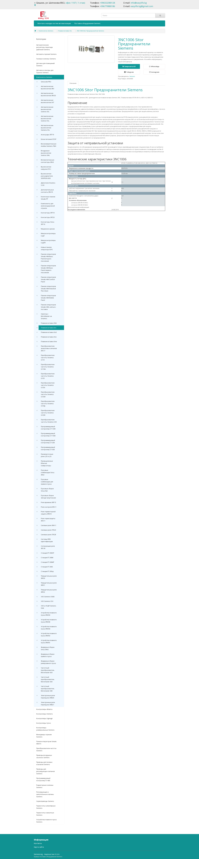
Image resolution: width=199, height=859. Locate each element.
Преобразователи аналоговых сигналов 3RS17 (49, 348)
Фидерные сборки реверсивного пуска (48, 662)
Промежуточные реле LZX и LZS (47, 455)
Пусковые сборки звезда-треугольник (48, 496)
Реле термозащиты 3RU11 (48, 519)
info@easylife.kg (139, 2)
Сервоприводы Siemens (45, 801)
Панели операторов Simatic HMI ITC (46, 742)
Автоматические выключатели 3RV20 (48, 94)
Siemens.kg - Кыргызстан (44, 854)
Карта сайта (39, 847)
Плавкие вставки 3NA (49, 323)
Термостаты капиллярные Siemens (46, 807)
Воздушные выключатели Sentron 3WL (46, 153)
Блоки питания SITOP (48, 139)
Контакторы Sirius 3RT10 (47, 223)
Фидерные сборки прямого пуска (47, 655)
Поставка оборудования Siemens (87, 23)
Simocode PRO (46, 82)
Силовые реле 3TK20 (48, 530)
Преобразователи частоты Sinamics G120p (47, 403)
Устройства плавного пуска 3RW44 (49, 627)
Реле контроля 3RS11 (48, 507)
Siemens (132, 76)
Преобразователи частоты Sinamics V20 (49, 421)
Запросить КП (130, 66)
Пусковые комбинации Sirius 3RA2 (47, 472)
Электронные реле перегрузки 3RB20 (48, 696)
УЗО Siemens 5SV (47, 601)
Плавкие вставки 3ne (49, 337)
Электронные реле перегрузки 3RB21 (48, 703)
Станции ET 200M (47, 557)
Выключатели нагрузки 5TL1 (46, 168)
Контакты (38, 843)
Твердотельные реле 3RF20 (49, 577)
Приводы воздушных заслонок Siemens (44, 756)
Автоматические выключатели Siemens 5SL (47, 127)
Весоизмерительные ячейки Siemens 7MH (48, 145)
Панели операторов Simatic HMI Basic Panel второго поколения (48, 257)
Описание (72, 83)
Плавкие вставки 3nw (49, 341)
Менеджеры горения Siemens (44, 735)
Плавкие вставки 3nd (49, 332)
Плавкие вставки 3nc (65, 31)
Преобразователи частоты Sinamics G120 (47, 376)
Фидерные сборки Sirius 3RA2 (47, 648)
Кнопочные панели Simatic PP (48, 198)
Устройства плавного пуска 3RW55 (49, 641)
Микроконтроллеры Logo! (48, 234)
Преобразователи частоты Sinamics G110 (47, 357)
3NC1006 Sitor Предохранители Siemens (90, 31)
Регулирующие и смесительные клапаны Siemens (45, 794)
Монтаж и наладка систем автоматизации (54, 23)
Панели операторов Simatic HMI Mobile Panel (48, 297)
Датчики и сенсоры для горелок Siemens (44, 71)
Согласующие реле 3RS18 (48, 547)
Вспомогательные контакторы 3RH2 (47, 161)
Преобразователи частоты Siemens (46, 749)
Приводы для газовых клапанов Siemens (44, 763)
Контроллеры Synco (43, 723)
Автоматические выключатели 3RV (47, 87)
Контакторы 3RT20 (47, 217)
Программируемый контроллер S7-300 (48, 448)
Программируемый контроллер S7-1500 (48, 434)
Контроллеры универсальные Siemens (45, 729)
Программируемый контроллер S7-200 (48, 441)
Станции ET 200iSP (47, 553)
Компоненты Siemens (46, 31)
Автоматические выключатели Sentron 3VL (47, 109)
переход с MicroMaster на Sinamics (46, 316)
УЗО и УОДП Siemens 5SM (48, 607)
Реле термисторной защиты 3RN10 (48, 513)
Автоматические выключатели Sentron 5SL (47, 118)
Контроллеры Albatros (44, 709)
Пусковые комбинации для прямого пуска (47, 481)
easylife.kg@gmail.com (142, 6)
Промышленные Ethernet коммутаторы (47, 463)
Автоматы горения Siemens (46, 54)
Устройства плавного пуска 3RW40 (49, 621)
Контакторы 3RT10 (47, 213)
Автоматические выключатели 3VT (47, 101)
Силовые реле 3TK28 (48, 535)
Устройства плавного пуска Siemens (46, 821)
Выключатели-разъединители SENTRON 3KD (47, 176)
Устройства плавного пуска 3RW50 (49, 634)
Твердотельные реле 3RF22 (49, 591)
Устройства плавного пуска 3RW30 (49, 614)
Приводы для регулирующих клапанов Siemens (45, 771)
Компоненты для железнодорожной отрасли (48, 206)
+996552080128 (107, 2)
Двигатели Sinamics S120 (48, 184)
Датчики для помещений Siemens (45, 64)
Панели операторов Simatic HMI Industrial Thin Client (48, 288)
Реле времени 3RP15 (48, 502)
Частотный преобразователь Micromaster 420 (47, 670)
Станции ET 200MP (47, 562)
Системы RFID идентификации (47, 540)
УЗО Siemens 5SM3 (47, 597)
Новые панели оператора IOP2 (47, 248)
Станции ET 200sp (47, 571)
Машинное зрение (48, 229)
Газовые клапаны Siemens (46, 59)
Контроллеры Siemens (44, 714)
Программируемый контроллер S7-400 (43, 779)
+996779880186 (107, 6)
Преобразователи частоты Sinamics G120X (47, 412)
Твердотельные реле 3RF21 (49, 584)
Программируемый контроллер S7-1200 (48, 427)
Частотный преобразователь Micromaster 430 (47, 679)
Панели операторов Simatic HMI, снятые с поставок (48, 307)
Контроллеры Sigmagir (44, 718)
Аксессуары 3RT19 (47, 135)
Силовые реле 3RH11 (48, 525)
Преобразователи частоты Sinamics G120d (47, 394)
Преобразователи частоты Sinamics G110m (47, 366)
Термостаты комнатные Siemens (45, 814)
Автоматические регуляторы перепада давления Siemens (44, 47)
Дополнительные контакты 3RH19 (47, 191)
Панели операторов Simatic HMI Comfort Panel (48, 279)
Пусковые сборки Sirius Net (47, 490)
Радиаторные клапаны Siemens (44, 786)
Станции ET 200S (47, 567)
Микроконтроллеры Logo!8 (48, 241)
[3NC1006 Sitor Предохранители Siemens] (91, 49)
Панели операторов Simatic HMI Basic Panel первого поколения (48, 269)
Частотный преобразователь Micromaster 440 (47, 688)
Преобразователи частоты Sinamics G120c (47, 385)
